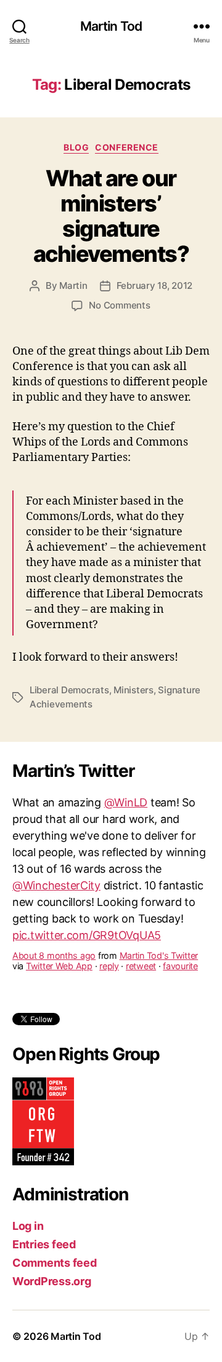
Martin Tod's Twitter (159, 930)
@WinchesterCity (56, 860)
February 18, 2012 (155, 285)
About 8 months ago (54, 930)
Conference (126, 147)
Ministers (133, 690)
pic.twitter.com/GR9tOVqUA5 (86, 909)
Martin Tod (111, 26)
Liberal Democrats (69, 690)
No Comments (119, 305)
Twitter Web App (59, 940)
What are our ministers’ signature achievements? (111, 216)
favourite (180, 940)
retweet (141, 940)
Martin (73, 285)
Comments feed (54, 1262)
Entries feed (44, 1244)
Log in (27, 1225)
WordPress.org (51, 1281)
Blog (76, 147)
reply (109, 940)
